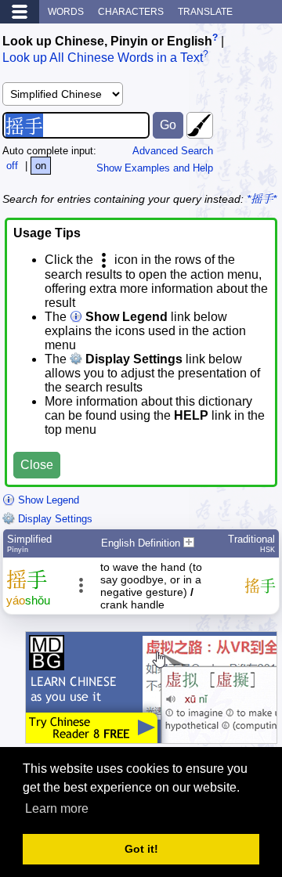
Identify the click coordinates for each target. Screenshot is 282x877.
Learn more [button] (57, 808)
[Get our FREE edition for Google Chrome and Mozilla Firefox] (151, 735)
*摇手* (262, 199)
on (40, 165)
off (12, 165)
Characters (131, 11)
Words (66, 11)
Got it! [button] (141, 849)
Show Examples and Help (154, 168)
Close (36, 464)
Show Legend (47, 500)
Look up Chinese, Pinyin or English (107, 41)
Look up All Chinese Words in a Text (102, 58)
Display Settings (53, 519)
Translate (205, 11)
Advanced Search (172, 151)
